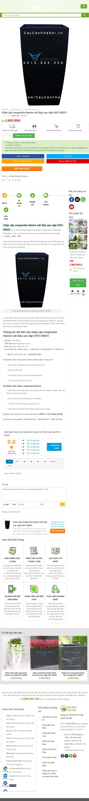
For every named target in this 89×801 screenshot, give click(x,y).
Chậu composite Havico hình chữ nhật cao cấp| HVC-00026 (44, 674)
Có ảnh (9, 466)
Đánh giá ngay (55, 446)
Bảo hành (6, 217)
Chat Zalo (5, 778)
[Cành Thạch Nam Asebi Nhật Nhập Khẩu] (73, 226)
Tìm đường (5, 771)
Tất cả (9, 461)
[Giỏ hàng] (83, 6)
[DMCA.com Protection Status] (9, 785)
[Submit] (84, 15)
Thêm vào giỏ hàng (23, 136)
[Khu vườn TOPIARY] (73, 242)
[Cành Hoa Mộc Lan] (82, 226)
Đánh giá (83, 294)
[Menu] (3, 6)
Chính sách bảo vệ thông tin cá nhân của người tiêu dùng (50, 774)
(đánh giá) (15, 116)
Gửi (62, 504)
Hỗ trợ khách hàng (49, 757)
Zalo (6, 150)
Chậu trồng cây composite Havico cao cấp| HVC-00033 (16, 674)
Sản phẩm (5, 109)
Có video (52, 461)
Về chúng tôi (19, 203)
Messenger (5, 786)
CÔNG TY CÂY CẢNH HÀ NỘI (51, 414)
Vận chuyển (46, 203)
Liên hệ (72, 293)
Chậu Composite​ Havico (31, 109)
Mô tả (4, 203)
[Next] (83, 654)
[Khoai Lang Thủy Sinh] (82, 242)
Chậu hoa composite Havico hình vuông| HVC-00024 (73, 674)
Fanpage (80, 148)
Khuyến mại (32, 203)
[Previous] (6, 654)
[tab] (8, 200)
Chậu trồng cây (16, 109)
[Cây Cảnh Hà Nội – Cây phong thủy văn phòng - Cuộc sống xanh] (44, 6)
